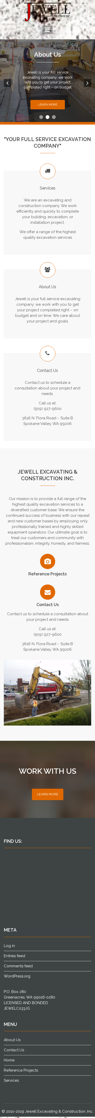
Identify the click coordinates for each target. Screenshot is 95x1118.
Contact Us (47, 604)
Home (9, 1060)
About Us (47, 54)
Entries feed (14, 956)
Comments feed (18, 966)
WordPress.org (17, 976)
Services (11, 1080)
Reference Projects (47, 574)
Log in (9, 945)
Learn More (47, 104)
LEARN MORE (47, 794)
